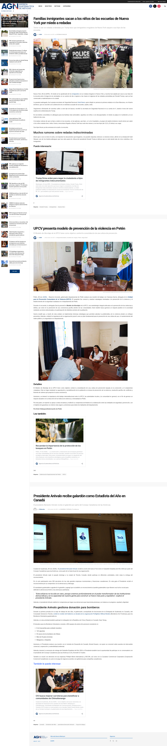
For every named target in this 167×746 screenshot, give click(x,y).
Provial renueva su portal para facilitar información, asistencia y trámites (18, 139)
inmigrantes (75, 94)
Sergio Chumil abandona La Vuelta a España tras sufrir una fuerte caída (18, 90)
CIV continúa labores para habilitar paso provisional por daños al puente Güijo (18, 100)
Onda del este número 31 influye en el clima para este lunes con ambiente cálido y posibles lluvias (18, 52)
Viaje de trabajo (80, 724)
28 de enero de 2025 (49, 34)
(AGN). (45, 297)
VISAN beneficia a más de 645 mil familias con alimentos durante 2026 (18, 195)
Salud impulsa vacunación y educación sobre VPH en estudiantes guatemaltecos (16, 233)
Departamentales (62, 237)
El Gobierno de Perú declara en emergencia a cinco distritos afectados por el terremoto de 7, (18, 243)
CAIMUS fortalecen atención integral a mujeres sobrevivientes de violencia (18, 204)
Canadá (42, 724)
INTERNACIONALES (61, 34)
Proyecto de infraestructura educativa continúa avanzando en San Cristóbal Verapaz (18, 81)
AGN (40, 34)
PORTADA (68, 509)
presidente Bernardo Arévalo (68, 569)
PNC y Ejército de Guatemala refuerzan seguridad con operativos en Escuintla (17, 71)
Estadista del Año (51, 724)
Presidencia (75, 509)
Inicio (40, 6)
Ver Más (14, 271)
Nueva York (61, 207)
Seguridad (84, 237)
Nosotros (48, 6)
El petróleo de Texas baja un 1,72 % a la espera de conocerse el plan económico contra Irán (18, 110)
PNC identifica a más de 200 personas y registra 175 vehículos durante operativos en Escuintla (18, 185)
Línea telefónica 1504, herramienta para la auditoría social (17, 120)
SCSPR (52, 741)
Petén (79, 237)
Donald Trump (43, 207)
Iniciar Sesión (162, 1)
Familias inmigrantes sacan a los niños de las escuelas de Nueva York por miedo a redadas (14, 21)
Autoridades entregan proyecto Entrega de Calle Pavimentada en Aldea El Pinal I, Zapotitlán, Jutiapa (18, 32)
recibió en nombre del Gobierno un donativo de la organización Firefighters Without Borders (81, 614)
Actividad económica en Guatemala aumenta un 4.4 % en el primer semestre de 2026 (18, 130)
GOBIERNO (63, 509)
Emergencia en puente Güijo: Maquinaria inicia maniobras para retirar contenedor (18, 175)
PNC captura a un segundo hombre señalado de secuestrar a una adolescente (18, 165)
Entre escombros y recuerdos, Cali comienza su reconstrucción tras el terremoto (18, 223)
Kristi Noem (81, 102)
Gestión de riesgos (72, 237)
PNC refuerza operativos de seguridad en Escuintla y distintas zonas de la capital (18, 42)
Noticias (57, 6)
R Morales (42, 509)
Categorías (67, 6)
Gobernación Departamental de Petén (50, 474)
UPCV (64, 474)
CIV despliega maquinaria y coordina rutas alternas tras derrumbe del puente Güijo (16, 253)
